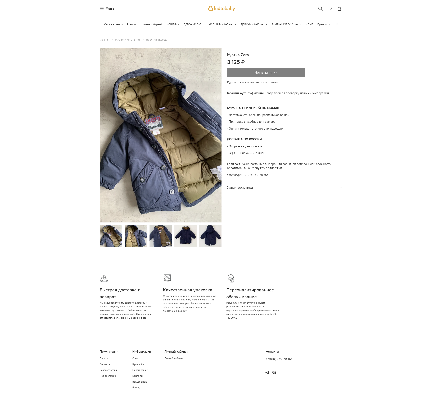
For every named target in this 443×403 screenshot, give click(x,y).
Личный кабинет (174, 358)
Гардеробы (138, 364)
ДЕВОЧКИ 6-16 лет (253, 24)
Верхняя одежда (156, 39)
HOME (309, 24)
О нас (135, 358)
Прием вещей (140, 369)
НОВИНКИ (172, 24)
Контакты (137, 375)
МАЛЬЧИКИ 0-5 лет (221, 24)
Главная (104, 39)
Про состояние (108, 375)
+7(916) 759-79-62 (278, 359)
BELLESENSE (139, 381)
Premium (132, 24)
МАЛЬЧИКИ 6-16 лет (285, 24)
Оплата (104, 358)
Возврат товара (108, 369)
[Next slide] (216, 135)
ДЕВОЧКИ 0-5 (192, 24)
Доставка (105, 364)
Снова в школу (113, 24)
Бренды (322, 24)
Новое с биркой (152, 24)
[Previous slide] (105, 135)
